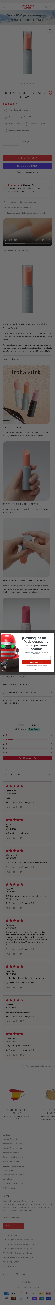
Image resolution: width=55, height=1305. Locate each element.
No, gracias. (36, 668)
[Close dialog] (52, 635)
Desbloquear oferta (36, 662)
